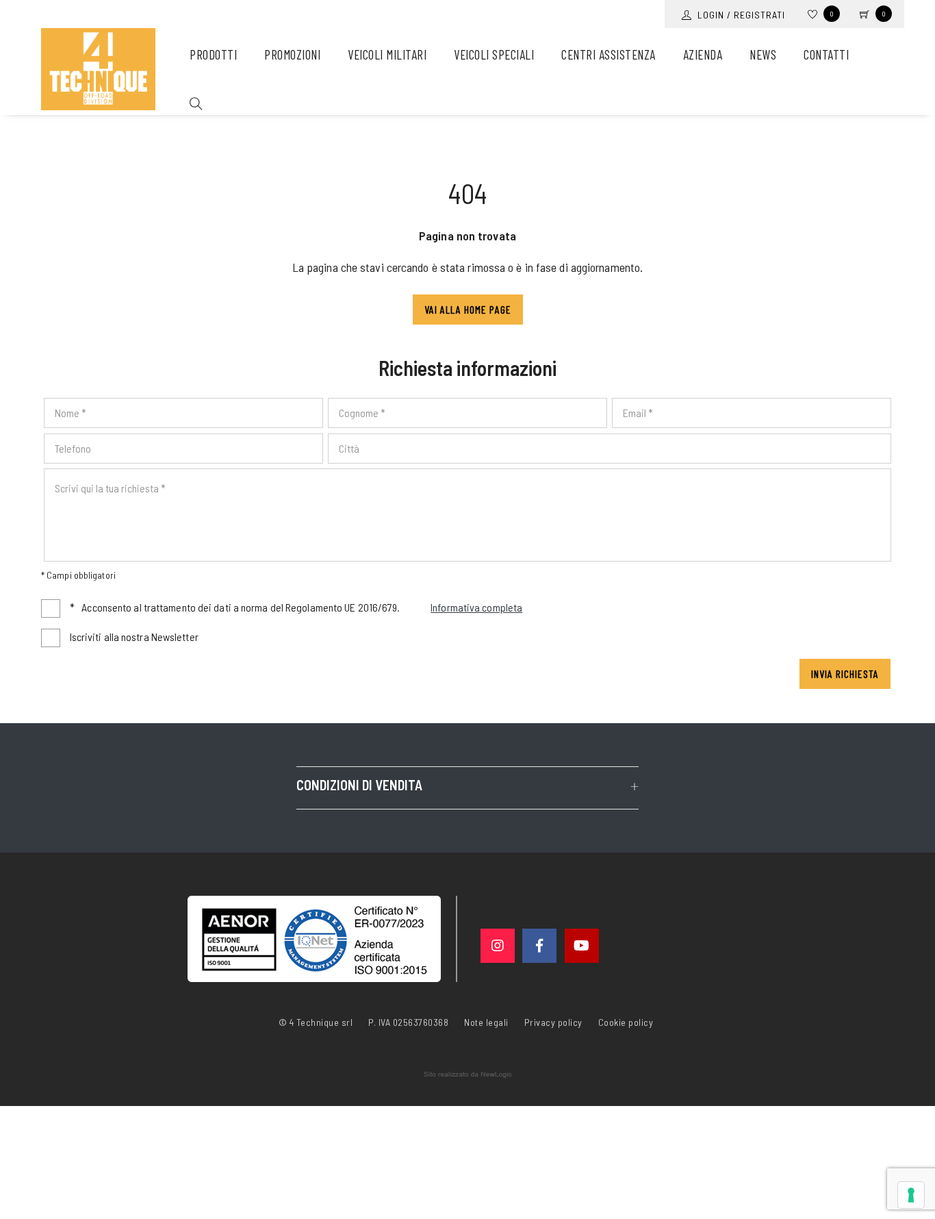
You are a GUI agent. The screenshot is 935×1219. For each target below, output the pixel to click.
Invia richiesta (845, 673)
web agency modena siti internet (468, 1074)
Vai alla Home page (467, 309)
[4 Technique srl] (98, 69)
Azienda (703, 54)
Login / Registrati (738, 15)
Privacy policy (553, 1021)
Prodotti (213, 54)
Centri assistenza (608, 54)
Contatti (826, 54)
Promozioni (292, 54)
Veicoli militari (387, 54)
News (763, 54)
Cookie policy (626, 1021)
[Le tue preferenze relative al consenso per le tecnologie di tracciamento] (911, 1195)
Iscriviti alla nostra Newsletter (134, 636)
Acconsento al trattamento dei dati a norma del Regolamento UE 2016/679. (296, 607)
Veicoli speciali (494, 54)
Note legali (486, 1022)
